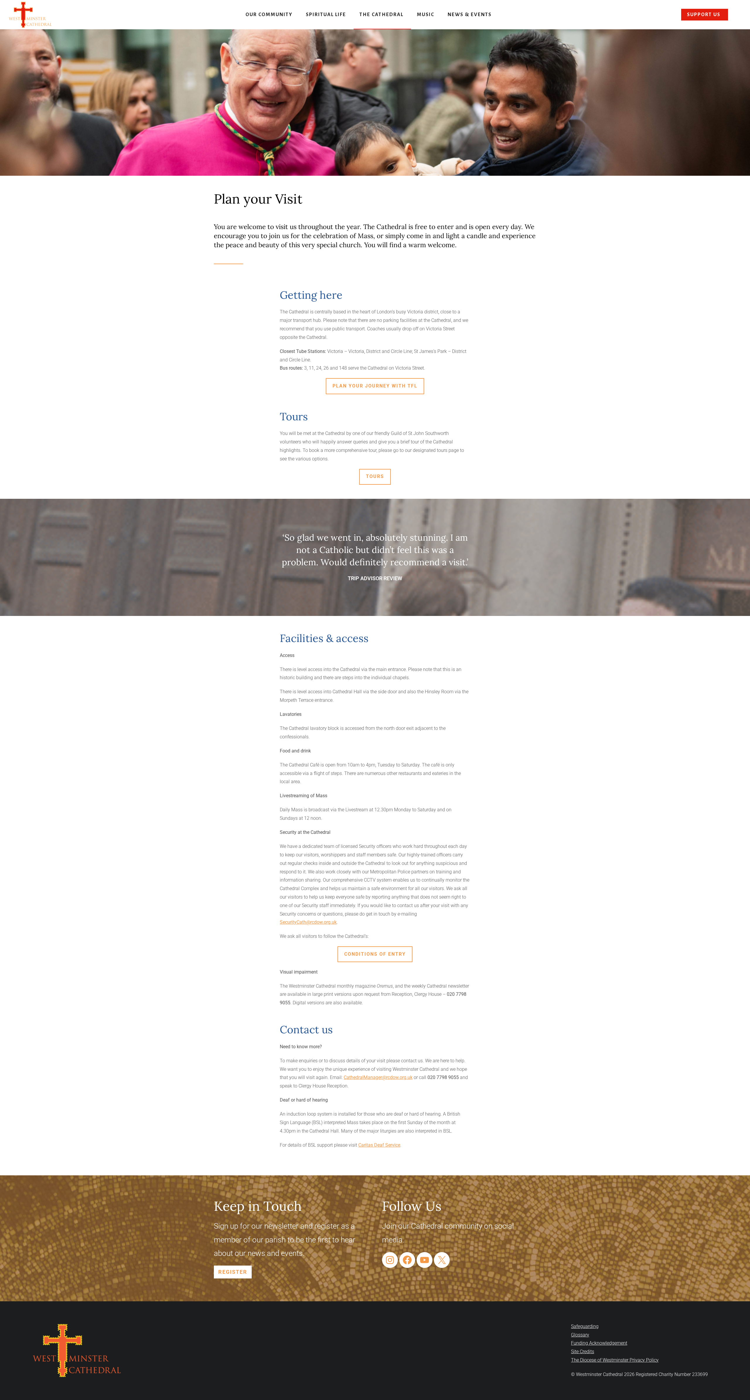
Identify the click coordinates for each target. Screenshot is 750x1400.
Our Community (269, 14)
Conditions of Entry (375, 954)
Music (425, 14)
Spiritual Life (326, 14)
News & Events (470, 14)
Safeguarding (585, 1326)
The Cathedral (381, 14)
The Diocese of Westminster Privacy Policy (615, 1360)
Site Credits (582, 1351)
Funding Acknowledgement (599, 1343)
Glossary (580, 1335)
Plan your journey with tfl (375, 386)
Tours (375, 476)
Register (232, 1272)
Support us (703, 14)
